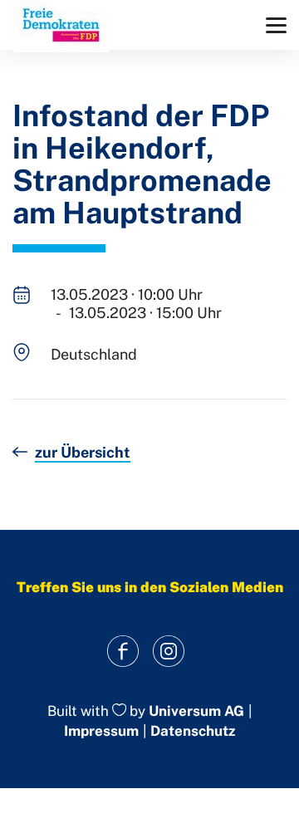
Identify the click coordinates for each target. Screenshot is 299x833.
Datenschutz (192, 730)
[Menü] (276, 25)
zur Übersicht (82, 452)
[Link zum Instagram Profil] (168, 651)
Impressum (101, 730)
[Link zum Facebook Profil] (122, 651)
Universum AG (196, 711)
